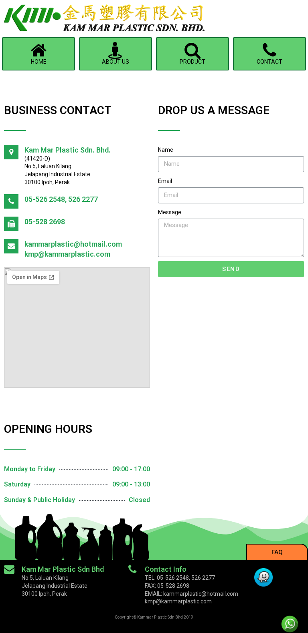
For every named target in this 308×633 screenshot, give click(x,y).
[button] (277, 552)
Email (165, 181)
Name (165, 150)
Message (169, 212)
